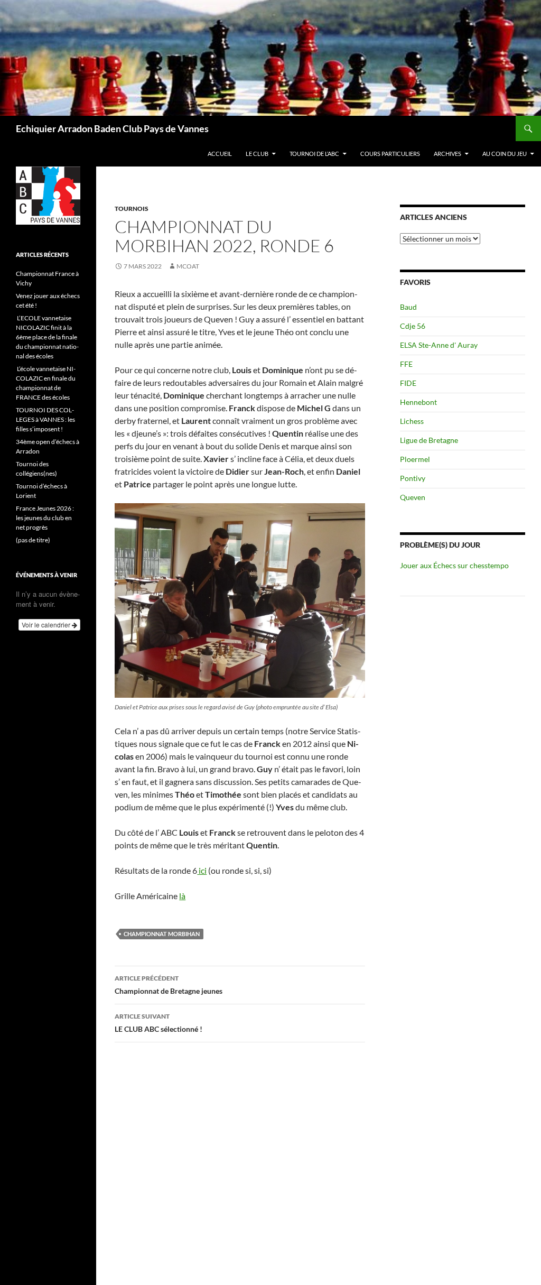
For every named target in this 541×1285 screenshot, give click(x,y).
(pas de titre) (33, 540)
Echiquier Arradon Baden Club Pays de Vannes (112, 128)
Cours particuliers (390, 153)
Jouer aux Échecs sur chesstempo (454, 565)
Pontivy (412, 478)
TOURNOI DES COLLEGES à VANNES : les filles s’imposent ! (45, 419)
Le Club (257, 153)
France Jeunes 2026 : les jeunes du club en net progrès (45, 517)
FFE (406, 363)
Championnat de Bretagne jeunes (168, 984)
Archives (447, 153)
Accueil (220, 153)
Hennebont (418, 401)
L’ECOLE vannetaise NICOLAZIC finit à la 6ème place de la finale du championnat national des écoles (47, 337)
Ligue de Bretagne (429, 440)
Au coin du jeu (504, 153)
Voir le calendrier (47, 624)
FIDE (408, 382)
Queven (412, 497)
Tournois (131, 208)
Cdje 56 (412, 325)
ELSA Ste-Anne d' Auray (439, 344)
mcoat (187, 266)
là (182, 896)
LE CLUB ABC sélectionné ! (158, 1022)
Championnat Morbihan (162, 933)
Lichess (412, 421)
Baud (408, 306)
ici (202, 870)
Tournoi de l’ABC (314, 153)
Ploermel (415, 459)
